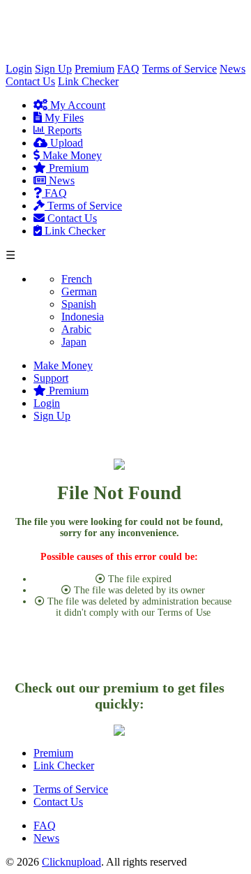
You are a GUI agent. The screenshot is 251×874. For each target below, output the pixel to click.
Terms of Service (179, 69)
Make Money (71, 155)
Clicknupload (71, 862)
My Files (63, 118)
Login (19, 69)
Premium (94, 69)
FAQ (128, 69)
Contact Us (30, 81)
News (232, 69)
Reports (63, 130)
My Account (76, 105)
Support (50, 378)
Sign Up (53, 69)
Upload (65, 143)
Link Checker (88, 81)
